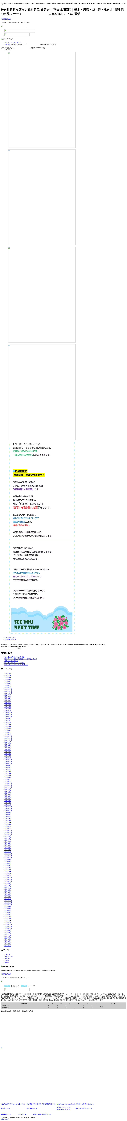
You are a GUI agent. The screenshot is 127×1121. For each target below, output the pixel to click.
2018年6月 (7, 865)
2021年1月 (7, 805)
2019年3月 (7, 848)
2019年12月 (8, 830)
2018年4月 (7, 869)
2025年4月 (7, 705)
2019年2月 (7, 850)
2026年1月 (7, 687)
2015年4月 (7, 940)
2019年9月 (7, 836)
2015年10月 (8, 928)
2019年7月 (7, 840)
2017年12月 (8, 877)
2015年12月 (8, 924)
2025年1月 (7, 710)
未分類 (6, 960)
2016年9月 (7, 906)
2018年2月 (7, 873)
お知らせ (7, 958)
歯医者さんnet (5, 1108)
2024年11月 (8, 714)
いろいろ (7, 954)
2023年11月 (8, 738)
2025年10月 (8, 693)
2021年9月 (7, 789)
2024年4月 (7, 728)
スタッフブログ (16, 42)
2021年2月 (7, 803)
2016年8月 (7, 908)
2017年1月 (7, 899)
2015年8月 (7, 932)
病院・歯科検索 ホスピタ (84, 1108)
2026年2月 (7, 685)
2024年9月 (7, 718)
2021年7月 (7, 793)
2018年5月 (7, 867)
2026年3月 (7, 683)
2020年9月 (7, 812)
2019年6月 (7, 842)
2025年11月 (8, 691)
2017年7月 (7, 887)
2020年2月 (7, 826)
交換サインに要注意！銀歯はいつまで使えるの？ (20, 659)
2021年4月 (7, 799)
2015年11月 (8, 926)
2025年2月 (7, 709)
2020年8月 (7, 814)
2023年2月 (7, 756)
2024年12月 (8, 712)
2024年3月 (7, 730)
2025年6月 (7, 701)
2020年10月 (8, 810)
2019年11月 (8, 832)
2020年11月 (8, 808)
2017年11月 (8, 879)
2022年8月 (7, 767)
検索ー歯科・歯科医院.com (42, 1114)
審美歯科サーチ (6, 1114)
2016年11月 (8, 903)
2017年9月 (7, 883)
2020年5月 (7, 820)
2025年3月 (7, 707)
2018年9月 (7, 859)
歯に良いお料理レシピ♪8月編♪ (14, 657)
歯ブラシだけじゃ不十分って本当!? (16, 665)
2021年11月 (8, 785)
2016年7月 (7, 910)
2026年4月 (7, 681)
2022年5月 (7, 773)
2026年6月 (7, 677)
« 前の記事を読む (10, 637)
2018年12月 (8, 854)
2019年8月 (7, 838)
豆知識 (8, 44)
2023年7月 (7, 746)
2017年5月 (7, 891)
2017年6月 (7, 889)
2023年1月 (7, 758)
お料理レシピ (8, 956)
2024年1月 (7, 734)
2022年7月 (7, 769)
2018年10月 (8, 857)
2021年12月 (8, 783)
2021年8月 (7, 791)
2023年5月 (7, 750)
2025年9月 (7, 695)
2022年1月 (7, 781)
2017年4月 (7, 893)
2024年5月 (7, 726)
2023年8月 (7, 744)
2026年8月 (7, 673)
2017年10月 (8, 881)
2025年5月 (7, 703)
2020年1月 (7, 828)
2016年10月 (8, 905)
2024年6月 (7, 724)
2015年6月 (7, 936)
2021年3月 (7, 801)
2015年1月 (7, 946)
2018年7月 (7, 863)
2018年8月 (7, 861)
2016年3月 (7, 918)
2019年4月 (7, 846)
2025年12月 (8, 689)
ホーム (6, 42)
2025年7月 (7, 699)
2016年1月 (7, 922)
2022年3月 (7, 777)
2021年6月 (7, 795)
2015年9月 (7, 930)
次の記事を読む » (10, 639)
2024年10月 (8, 716)
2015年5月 (7, 938)
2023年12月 (8, 736)
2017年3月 (7, 895)
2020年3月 (7, 824)
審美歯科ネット (32, 1108)
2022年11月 (8, 761)
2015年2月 (7, 944)
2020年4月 (7, 822)
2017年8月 (7, 885)
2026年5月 (7, 679)
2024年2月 (7, 732)
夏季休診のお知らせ (11, 661)
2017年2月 (7, 897)
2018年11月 (8, 856)
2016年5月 (7, 914)
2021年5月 (7, 797)
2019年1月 (7, 852)
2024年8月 (7, 720)
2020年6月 (7, 818)
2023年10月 (8, 740)
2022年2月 (7, 779)
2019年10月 (8, 834)
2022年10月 (8, 763)
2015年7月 (7, 934)
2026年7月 (7, 675)
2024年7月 (7, 722)
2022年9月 (7, 765)
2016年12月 (8, 901)
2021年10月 (8, 787)
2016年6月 (7, 912)
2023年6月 (7, 748)
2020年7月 (7, 816)
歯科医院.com (22, 1114)
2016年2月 (7, 920)
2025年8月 (7, 697)
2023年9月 (7, 742)
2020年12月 (8, 807)
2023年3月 (7, 754)
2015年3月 (7, 942)
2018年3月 (7, 871)
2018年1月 (7, 875)
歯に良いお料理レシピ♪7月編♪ (14, 663)
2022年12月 (8, 759)
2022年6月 (7, 771)
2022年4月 (7, 775)
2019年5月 (7, 844)
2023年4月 (7, 752)
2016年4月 (7, 916)
